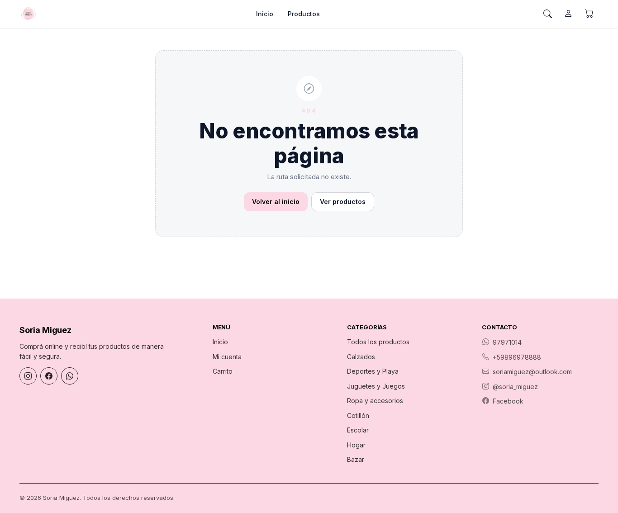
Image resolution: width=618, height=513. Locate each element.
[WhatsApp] (69, 376)
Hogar (356, 445)
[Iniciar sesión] (568, 14)
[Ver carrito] (589, 14)
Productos (304, 14)
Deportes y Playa (373, 371)
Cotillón (358, 415)
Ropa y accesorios (375, 400)
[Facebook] (48, 376)
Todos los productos (378, 342)
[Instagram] (28, 376)
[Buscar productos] (547, 14)
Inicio (264, 14)
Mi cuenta (227, 357)
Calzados (361, 357)
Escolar (358, 430)
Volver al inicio (275, 201)
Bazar (355, 459)
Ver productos (343, 201)
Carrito (223, 371)
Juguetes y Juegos (376, 386)
